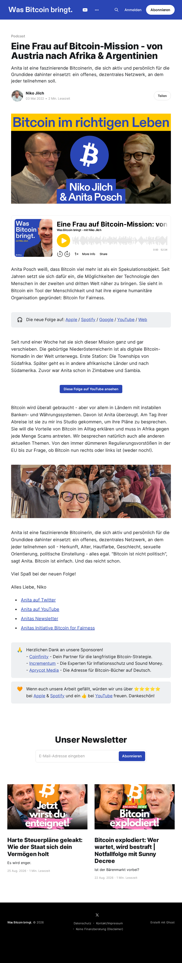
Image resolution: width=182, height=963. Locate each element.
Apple (71, 319)
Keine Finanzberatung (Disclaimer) (99, 929)
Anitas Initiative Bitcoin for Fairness (58, 628)
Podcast (18, 36)
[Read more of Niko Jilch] (17, 96)
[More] (96, 10)
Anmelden (133, 10)
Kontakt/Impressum (109, 923)
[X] (97, 915)
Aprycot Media (44, 670)
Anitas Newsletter (39, 618)
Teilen (162, 96)
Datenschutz (82, 923)
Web (142, 319)
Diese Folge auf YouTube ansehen (91, 389)
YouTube (85, 10)
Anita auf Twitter (38, 600)
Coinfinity (39, 656)
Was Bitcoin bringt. (19, 922)
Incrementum (42, 663)
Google (106, 319)
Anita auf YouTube (40, 609)
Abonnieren (160, 10)
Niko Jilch (35, 93)
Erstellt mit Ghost (162, 922)
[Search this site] (116, 9)
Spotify (88, 319)
